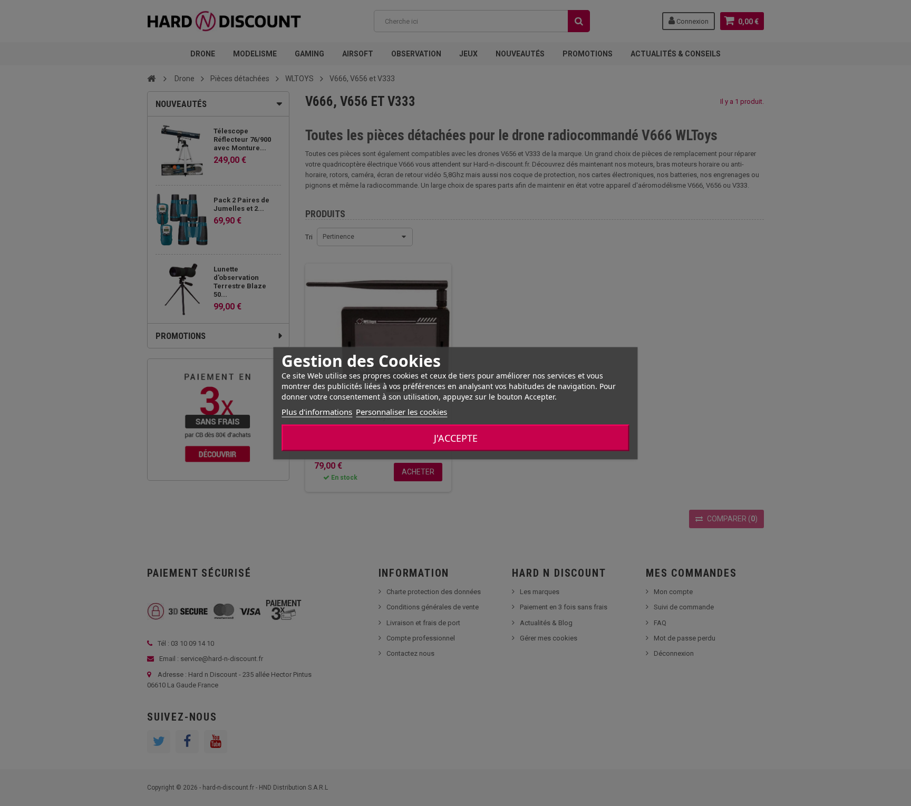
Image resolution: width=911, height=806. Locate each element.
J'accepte (456, 437)
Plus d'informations (317, 411)
